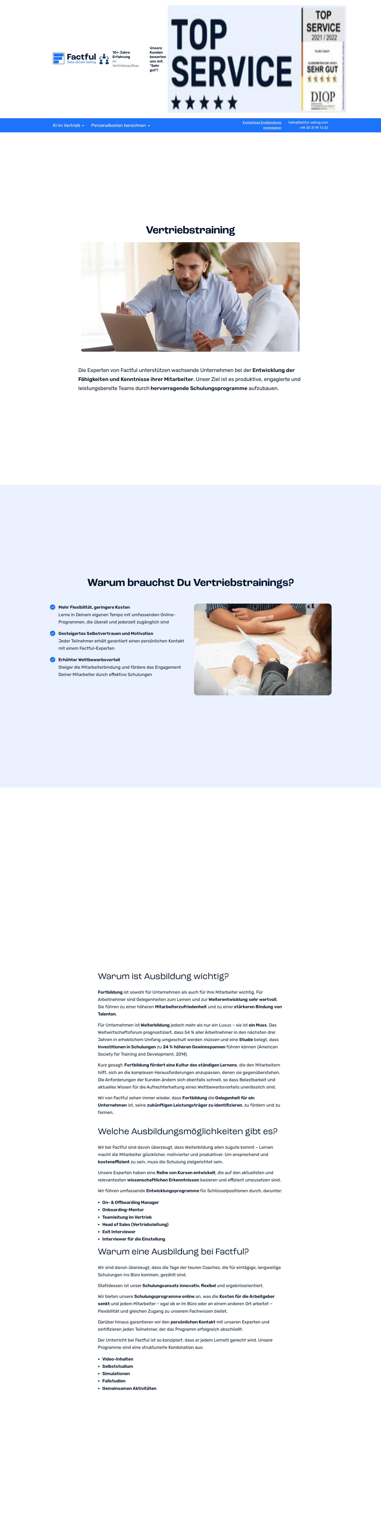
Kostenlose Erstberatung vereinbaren (262, 125)
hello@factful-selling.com (308, 122)
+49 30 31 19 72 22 (313, 128)
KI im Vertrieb (66, 125)
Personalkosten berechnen (118, 125)
